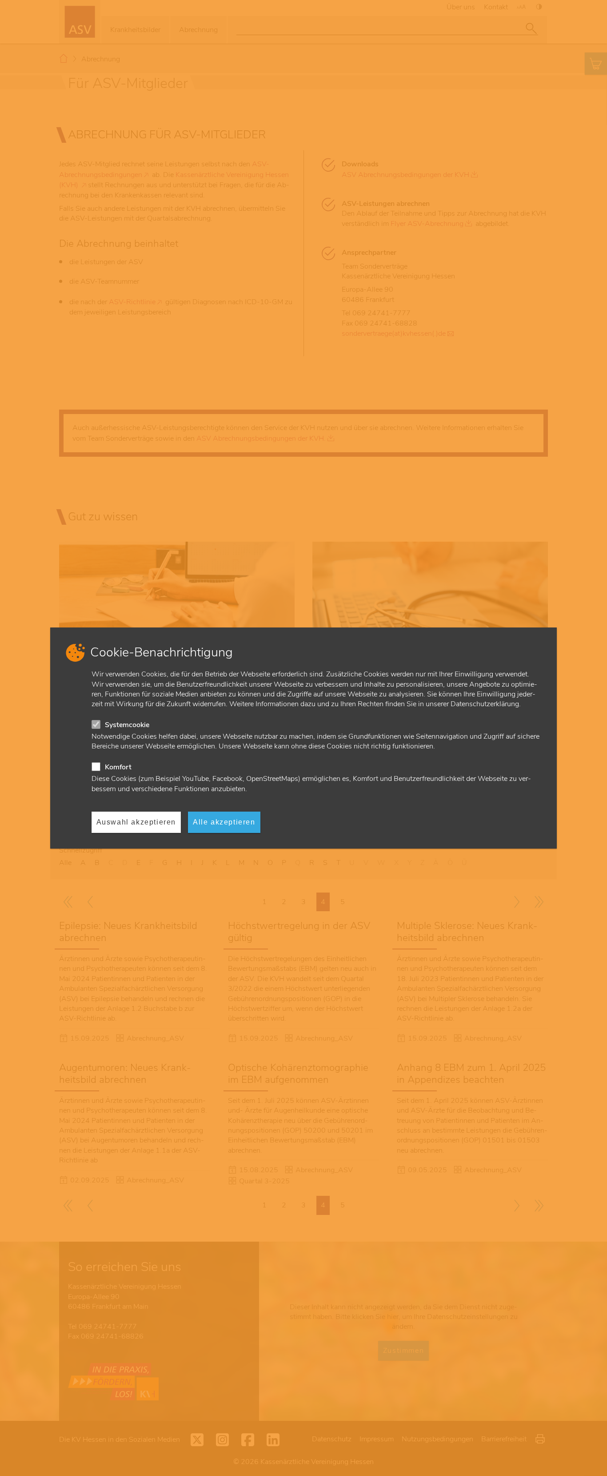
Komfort (118, 767)
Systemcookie (127, 725)
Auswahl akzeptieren (136, 822)
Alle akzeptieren (224, 822)
